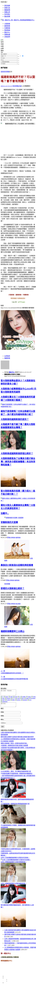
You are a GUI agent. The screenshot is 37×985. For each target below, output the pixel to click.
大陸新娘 (7, 23)
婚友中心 (7, 32)
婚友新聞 (7, 16)
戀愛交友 (7, 7)
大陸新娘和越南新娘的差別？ (15, 419)
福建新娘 (7, 358)
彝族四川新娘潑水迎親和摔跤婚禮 (17, 565)
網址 (2, 719)
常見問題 (6, 71)
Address (3, 723)
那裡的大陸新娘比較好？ (12, 588)
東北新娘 (17, 603)
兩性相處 (7, 5)
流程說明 (7, 36)
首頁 (2, 71)
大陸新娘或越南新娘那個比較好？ (17, 453)
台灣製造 (7, 356)
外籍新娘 (7, 28)
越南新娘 (7, 26)
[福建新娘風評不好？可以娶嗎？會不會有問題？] (18, 137)
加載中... (5, 513)
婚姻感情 (7, 10)
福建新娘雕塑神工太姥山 (12, 631)
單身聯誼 (7, 30)
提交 (2, 726)
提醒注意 (7, 12)
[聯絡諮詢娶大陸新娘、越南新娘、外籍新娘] (18, 349)
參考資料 (7, 14)
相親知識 (7, 34)
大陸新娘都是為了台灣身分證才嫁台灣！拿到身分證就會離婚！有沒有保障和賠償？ (18, 461)
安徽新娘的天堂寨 (9, 522)
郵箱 (2, 716)
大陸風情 (20, 517)
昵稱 (2, 712)
